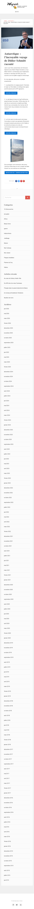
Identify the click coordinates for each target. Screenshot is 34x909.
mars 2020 (7, 628)
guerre (6, 228)
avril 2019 (6, 681)
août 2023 (7, 449)
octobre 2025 (8, 338)
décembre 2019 (8, 643)
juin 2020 (6, 614)
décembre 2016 (8, 798)
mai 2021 (6, 565)
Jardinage (6, 238)
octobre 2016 (8, 807)
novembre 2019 (8, 647)
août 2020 (7, 604)
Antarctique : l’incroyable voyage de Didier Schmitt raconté (15, 59)
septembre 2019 (8, 657)
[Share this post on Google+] (24, 181)
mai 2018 (6, 730)
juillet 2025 (7, 347)
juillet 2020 (7, 609)
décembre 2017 (8, 749)
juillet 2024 (7, 396)
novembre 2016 (8, 802)
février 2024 (7, 420)
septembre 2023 (8, 444)
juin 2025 (6, 352)
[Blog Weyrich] (17, 5)
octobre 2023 (8, 439)
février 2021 (7, 575)
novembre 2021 (8, 541)
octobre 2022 (8, 497)
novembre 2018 (8, 706)
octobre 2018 (8, 710)
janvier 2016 (7, 846)
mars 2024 (7, 415)
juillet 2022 (7, 507)
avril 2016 (6, 831)
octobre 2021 (8, 546)
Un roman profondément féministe (13, 293)
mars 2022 (7, 526)
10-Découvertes (8, 209)
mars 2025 (7, 362)
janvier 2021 (7, 580)
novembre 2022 (8, 492)
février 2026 (7, 323)
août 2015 (7, 870)
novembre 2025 (8, 333)
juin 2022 (6, 512)
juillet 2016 (7, 822)
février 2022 (7, 531)
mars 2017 (7, 783)
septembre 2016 (8, 812)
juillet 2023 (7, 454)
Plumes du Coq (8, 262)
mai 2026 (6, 313)
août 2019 (7, 662)
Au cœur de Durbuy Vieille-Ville (12, 278)
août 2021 (7, 551)
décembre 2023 (8, 430)
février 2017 (7, 788)
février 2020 (7, 633)
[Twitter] (16, 905)
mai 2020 (6, 618)
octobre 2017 (8, 759)
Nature (6, 243)
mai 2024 (6, 405)
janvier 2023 (7, 483)
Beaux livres (7, 224)
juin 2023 (6, 459)
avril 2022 (6, 522)
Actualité (11, 21)
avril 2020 (6, 623)
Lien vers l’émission (11, 93)
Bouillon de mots (8, 298)
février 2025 (7, 367)
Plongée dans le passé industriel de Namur (16, 288)
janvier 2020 (7, 638)
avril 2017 (6, 778)
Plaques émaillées (9, 257)
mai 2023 (6, 463)
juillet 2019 (7, 667)
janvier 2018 (7, 744)
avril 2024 (6, 410)
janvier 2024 (7, 425)
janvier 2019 (7, 696)
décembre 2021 (8, 536)
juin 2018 (6, 725)
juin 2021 (6, 560)
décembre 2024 (8, 371)
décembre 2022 (8, 488)
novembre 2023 (8, 434)
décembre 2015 (8, 851)
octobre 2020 (8, 594)
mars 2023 (7, 473)
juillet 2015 (7, 875)
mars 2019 (7, 686)
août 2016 (7, 817)
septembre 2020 (8, 599)
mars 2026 (7, 318)
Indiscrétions (7, 233)
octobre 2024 (8, 381)
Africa (5, 219)
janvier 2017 (7, 793)
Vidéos (6, 267)
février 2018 (7, 739)
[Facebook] (13, 905)
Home (5, 21)
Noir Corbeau (7, 248)
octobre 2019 (8, 652)
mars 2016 (7, 836)
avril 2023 (6, 468)
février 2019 (7, 691)
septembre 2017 (8, 764)
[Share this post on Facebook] (16, 181)
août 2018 (7, 715)
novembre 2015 (8, 856)
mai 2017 (6, 773)
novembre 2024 (8, 376)
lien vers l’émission (11, 133)
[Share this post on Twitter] (19, 181)
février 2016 (7, 841)
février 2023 (7, 478)
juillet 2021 (7, 555)
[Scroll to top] (20, 905)
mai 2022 (6, 517)
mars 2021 (7, 570)
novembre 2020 (8, 589)
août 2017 (7, 769)
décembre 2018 (8, 701)
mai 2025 (6, 357)
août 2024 (7, 391)
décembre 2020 (8, 584)
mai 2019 (6, 677)
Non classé (7, 253)
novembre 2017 (8, 754)
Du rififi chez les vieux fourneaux (13, 283)
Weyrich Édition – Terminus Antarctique (17, 172)
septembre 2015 (8, 865)
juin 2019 (6, 672)
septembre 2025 (8, 342)
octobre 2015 (8, 861)
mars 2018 (7, 735)
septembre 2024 (8, 386)
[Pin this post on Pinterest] (21, 181)
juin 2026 (6, 308)
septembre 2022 (8, 502)
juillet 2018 (7, 720)
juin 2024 (6, 400)
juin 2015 (6, 880)
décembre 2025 (8, 328)
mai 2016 (6, 827)
